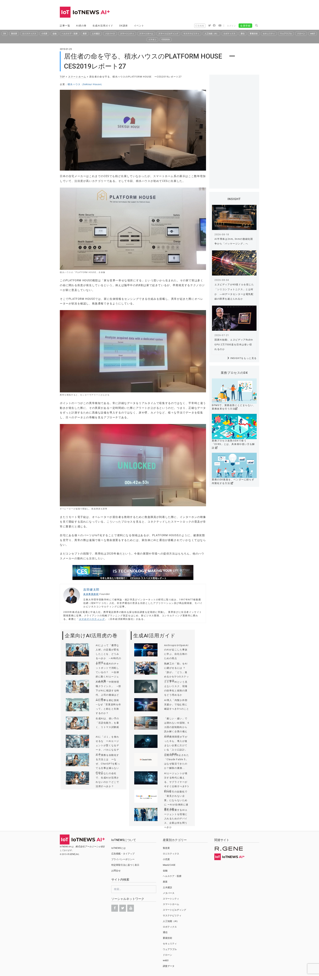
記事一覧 (65, 25)
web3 (312, 33)
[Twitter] (122, 908)
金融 (54, 33)
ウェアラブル (286, 33)
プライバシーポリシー (123, 859)
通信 (243, 33)
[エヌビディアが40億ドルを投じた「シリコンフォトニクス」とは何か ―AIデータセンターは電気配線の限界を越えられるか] (234, 263)
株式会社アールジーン (87, 846)
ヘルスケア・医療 (70, 33)
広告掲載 (199, 26)
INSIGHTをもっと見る (243, 358)
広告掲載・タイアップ (123, 853)
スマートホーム (146, 33)
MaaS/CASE (169, 865)
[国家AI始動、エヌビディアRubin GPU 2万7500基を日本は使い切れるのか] (234, 318)
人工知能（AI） (211, 33)
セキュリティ (269, 33)
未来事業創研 (91, 594)
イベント (139, 25)
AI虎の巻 (81, 25)
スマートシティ (127, 33)
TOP (62, 76)
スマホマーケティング (92, 619)
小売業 (44, 33)
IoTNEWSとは (118, 848)
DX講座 (123, 25)
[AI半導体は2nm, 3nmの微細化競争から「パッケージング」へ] (234, 217)
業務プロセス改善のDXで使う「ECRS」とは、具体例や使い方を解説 (233, 444)
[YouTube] (130, 908)
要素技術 (254, 33)
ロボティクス (229, 33)
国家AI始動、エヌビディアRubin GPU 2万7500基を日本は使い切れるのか (233, 344)
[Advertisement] (198, 12)
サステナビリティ (191, 33)
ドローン (301, 33)
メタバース (110, 33)
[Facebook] (114, 908)
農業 (85, 33)
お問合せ (116, 870)
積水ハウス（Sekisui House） (86, 84)
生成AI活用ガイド (103, 25)
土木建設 (96, 33)
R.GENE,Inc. (73, 854)
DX (4, 33)
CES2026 (165, 39)
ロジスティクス (29, 33)
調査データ (168, 966)
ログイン (231, 26)
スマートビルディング (168, 33)
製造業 (14, 33)
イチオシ (152, 39)
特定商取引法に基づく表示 (125, 865)
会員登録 (245, 25)
